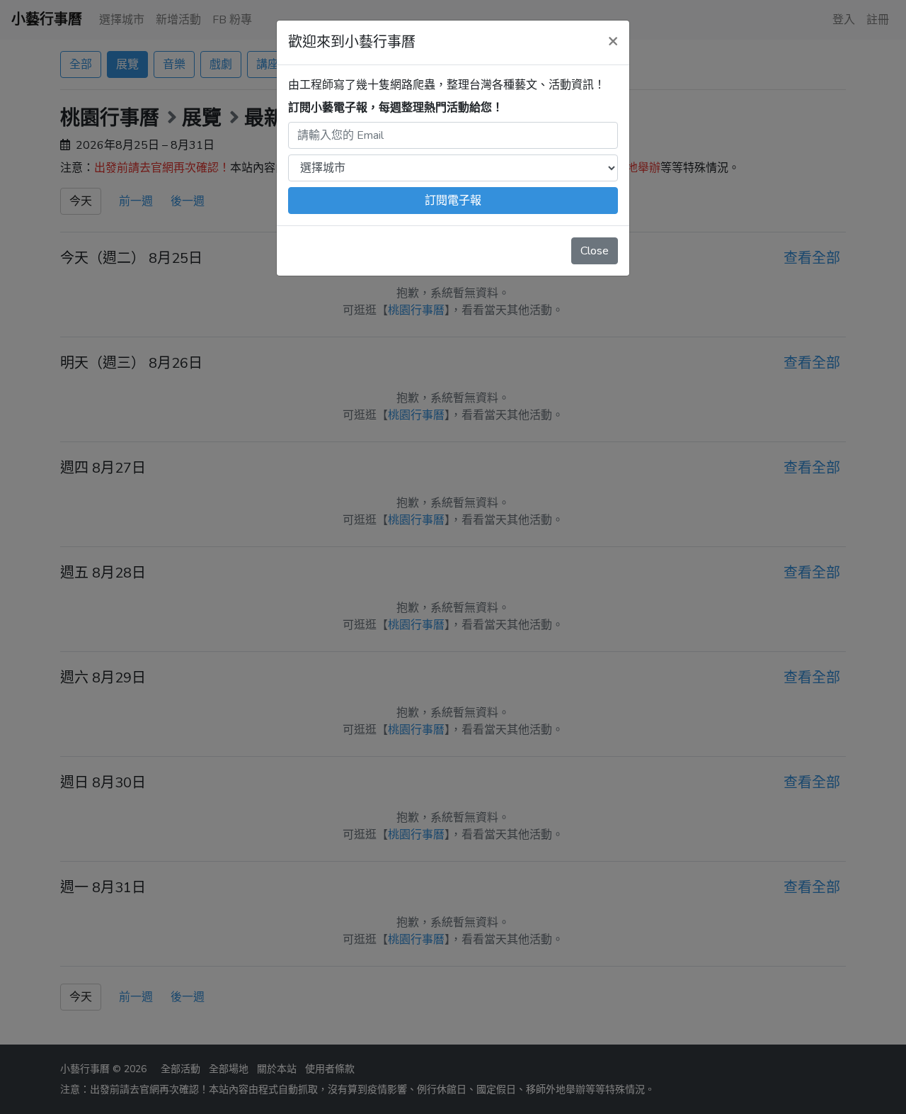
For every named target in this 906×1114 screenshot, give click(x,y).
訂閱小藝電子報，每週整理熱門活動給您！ (395, 108)
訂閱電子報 (453, 200)
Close (594, 251)
